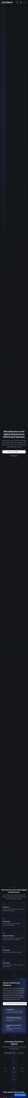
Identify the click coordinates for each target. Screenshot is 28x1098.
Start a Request (21, 1095)
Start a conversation (12, 452)
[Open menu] (24, 2)
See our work (14, 456)
